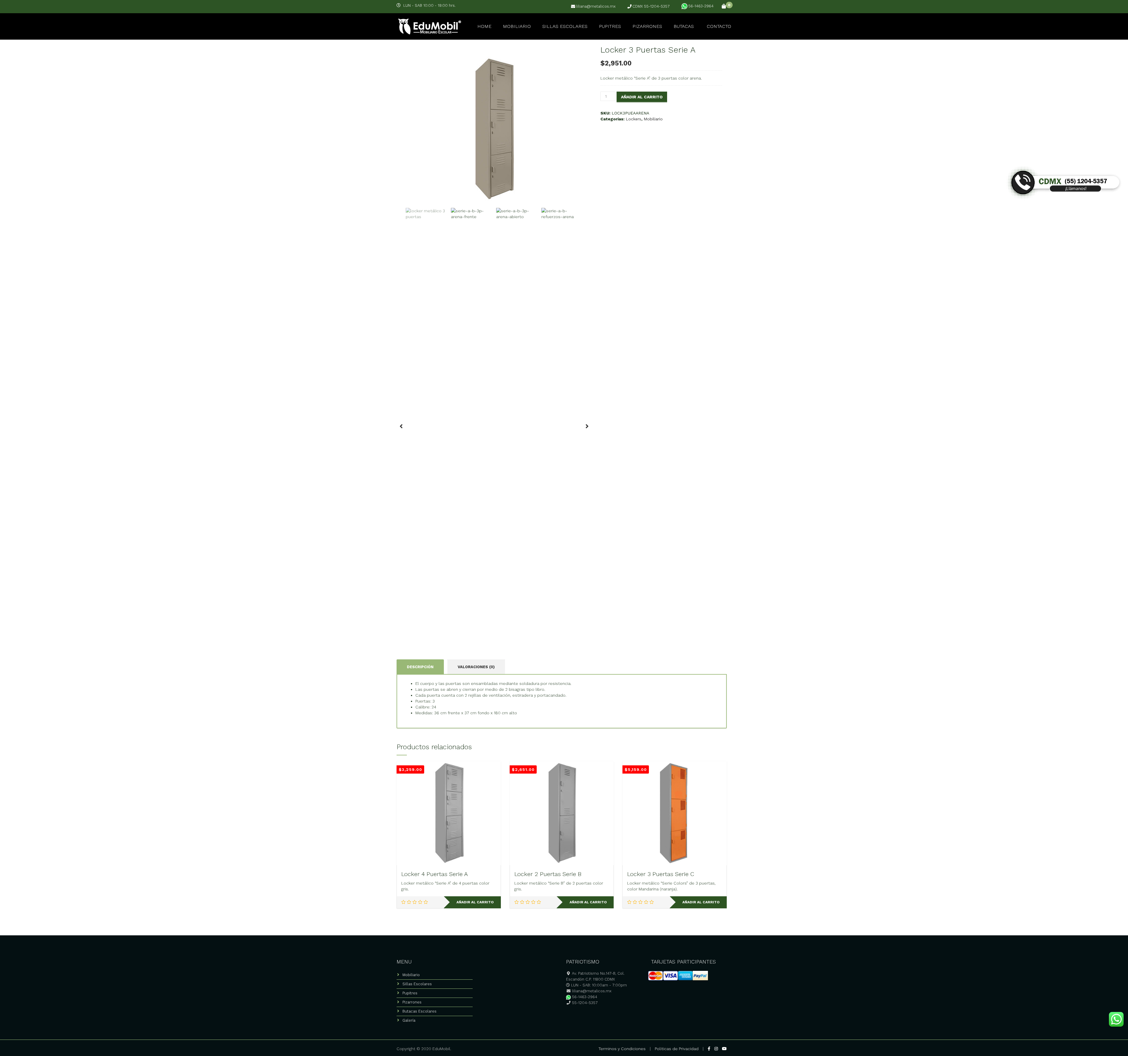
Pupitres (610, 26)
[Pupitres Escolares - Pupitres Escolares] (429, 26)
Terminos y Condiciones (622, 1048)
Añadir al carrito (642, 97)
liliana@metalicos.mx (596, 6)
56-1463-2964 (701, 6)
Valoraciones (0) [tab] (476, 667)
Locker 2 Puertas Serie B (547, 874)
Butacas (684, 26)
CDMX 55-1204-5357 (651, 6)
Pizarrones (647, 26)
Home (484, 26)
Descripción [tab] (420, 667)
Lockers (633, 119)
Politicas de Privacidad (677, 1048)
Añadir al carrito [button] (475, 902)
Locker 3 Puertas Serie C (660, 874)
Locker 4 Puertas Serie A (434, 874)
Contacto (719, 26)
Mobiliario (517, 26)
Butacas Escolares (419, 1011)
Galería (408, 1020)
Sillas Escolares (565, 26)
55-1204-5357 (584, 1003)
